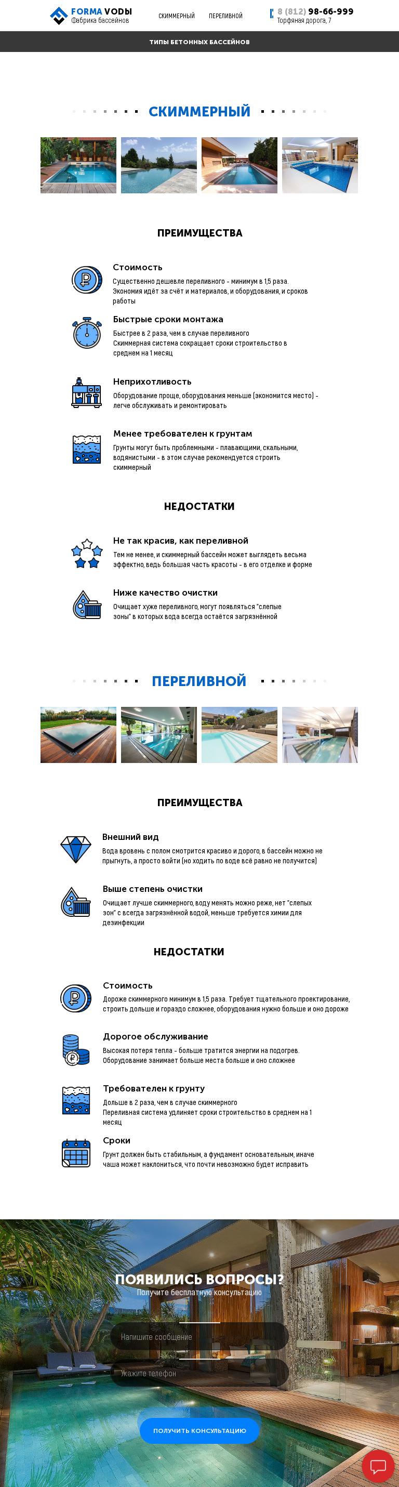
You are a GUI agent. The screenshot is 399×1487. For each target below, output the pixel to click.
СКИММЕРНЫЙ (176, 15)
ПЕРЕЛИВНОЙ (226, 15)
